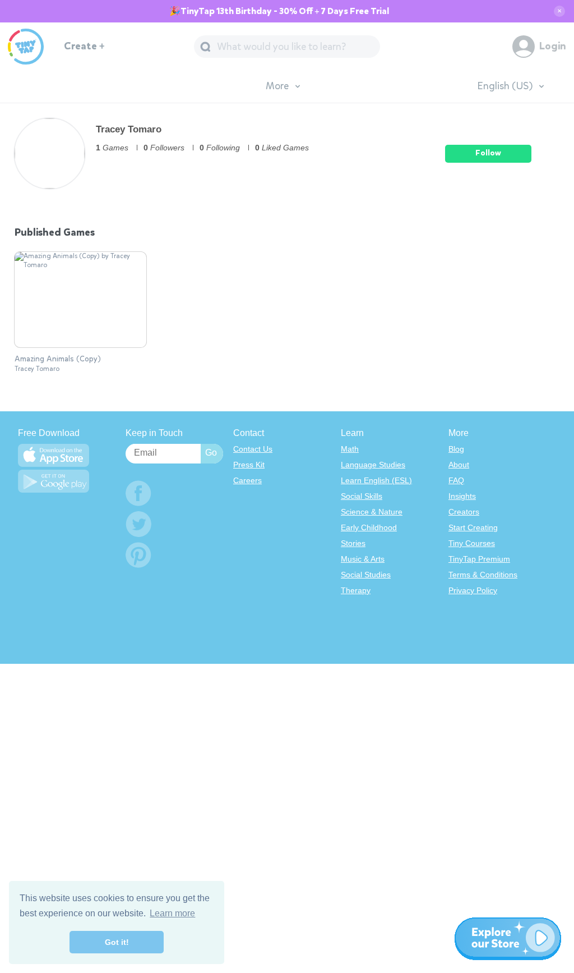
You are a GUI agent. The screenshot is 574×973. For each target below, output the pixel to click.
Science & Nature (371, 511)
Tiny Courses (471, 543)
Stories (353, 543)
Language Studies (373, 464)
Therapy (356, 590)
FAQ (456, 480)
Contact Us (252, 448)
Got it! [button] (117, 942)
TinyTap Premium (479, 558)
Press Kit (249, 464)
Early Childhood (369, 527)
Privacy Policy (472, 590)
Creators (463, 511)
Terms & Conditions (482, 574)
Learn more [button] (172, 913)
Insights (462, 496)
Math (350, 448)
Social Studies (366, 574)
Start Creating (473, 527)
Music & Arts (363, 558)
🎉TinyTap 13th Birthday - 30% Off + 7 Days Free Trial (279, 11)
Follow (488, 153)
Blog (456, 448)
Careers (247, 480)
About (458, 464)
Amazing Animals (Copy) (58, 359)
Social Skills (361, 496)
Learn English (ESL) (376, 480)
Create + (84, 46)
